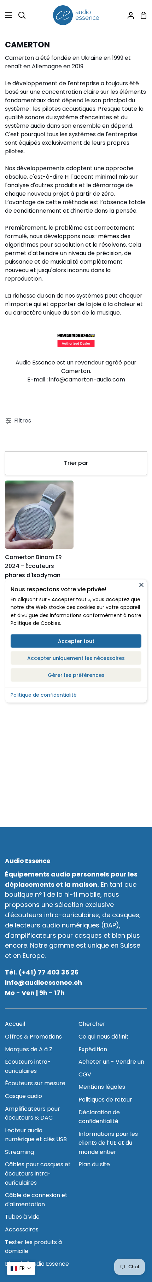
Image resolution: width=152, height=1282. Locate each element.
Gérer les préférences (76, 674)
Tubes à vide (22, 1217)
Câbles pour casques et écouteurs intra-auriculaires (38, 1173)
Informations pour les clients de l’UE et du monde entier (108, 1143)
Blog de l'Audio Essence (37, 1264)
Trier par (76, 463)
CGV (84, 1074)
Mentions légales (101, 1087)
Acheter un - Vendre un (111, 1062)
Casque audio (23, 1096)
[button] (21, 1268)
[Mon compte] (128, 15)
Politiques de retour (105, 1100)
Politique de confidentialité (44, 694)
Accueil (15, 1024)
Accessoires (22, 1229)
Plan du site (94, 1164)
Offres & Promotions (33, 1037)
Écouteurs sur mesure (35, 1083)
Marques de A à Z (28, 1049)
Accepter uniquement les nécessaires (76, 657)
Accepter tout (76, 640)
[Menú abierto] (6, 15)
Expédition (92, 1049)
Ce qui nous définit (103, 1037)
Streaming (19, 1152)
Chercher (91, 1024)
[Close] (141, 584)
